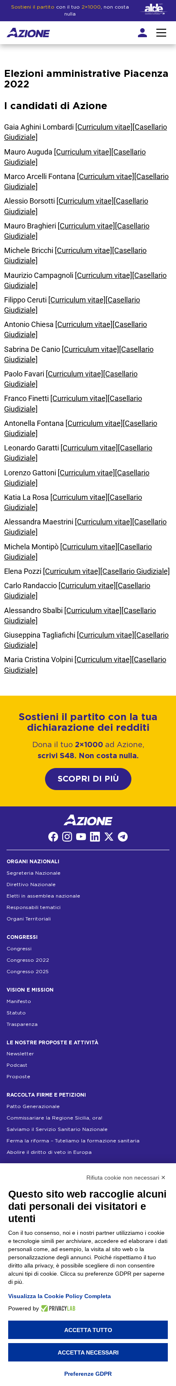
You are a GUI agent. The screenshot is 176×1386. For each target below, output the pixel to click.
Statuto (16, 1012)
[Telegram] (123, 837)
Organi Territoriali (29, 918)
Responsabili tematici (34, 907)
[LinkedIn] (95, 837)
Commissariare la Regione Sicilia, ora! (54, 1117)
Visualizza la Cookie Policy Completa (59, 1296)
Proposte (18, 1076)
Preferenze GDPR (88, 1373)
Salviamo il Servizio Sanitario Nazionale (57, 1129)
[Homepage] (28, 33)
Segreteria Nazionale (34, 873)
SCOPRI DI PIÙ (88, 779)
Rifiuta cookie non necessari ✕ (126, 1177)
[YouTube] (81, 837)
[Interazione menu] (161, 33)
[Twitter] (109, 837)
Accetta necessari (88, 1352)
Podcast (17, 1065)
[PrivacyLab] (57, 1308)
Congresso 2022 (28, 960)
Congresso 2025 (28, 971)
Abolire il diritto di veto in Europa (49, 1152)
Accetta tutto (88, 1330)
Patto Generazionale (33, 1106)
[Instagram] (67, 837)
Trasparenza (22, 1024)
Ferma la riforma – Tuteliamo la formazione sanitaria (73, 1140)
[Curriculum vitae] (104, 127)
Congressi (19, 948)
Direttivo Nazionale (31, 884)
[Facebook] (53, 837)
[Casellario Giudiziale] (135, 571)
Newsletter (20, 1053)
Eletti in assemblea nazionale (43, 895)
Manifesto (19, 1001)
